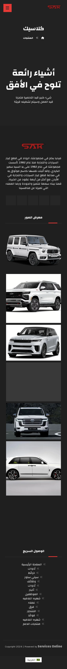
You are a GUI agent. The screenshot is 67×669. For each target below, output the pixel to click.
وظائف (31, 581)
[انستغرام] (33, 200)
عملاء (31, 602)
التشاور (31, 611)
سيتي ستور (31, 577)
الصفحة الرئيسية (31, 564)
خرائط (31, 573)
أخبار (31, 590)
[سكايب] (11, 200)
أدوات (31, 568)
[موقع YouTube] (22, 200)
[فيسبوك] (55, 200)
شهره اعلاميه (31, 598)
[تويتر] (44, 200)
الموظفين (31, 594)
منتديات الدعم (31, 624)
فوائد (31, 615)
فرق (31, 607)
